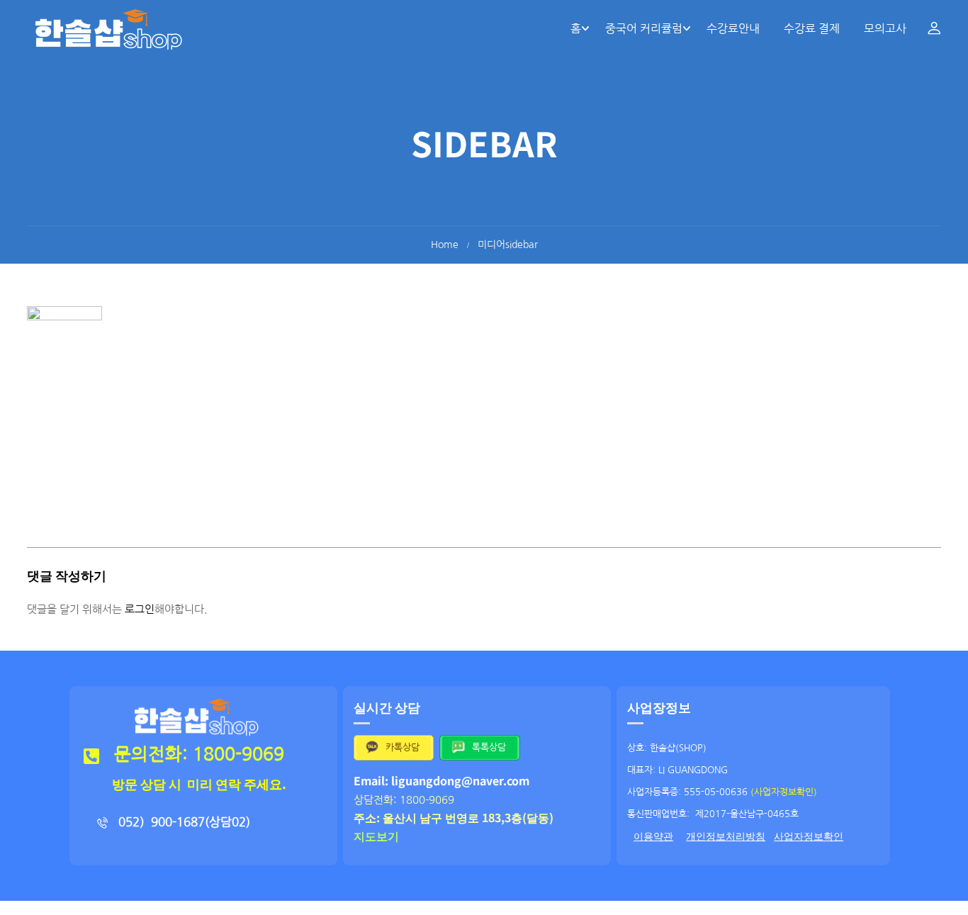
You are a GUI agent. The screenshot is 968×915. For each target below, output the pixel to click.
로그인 (139, 609)
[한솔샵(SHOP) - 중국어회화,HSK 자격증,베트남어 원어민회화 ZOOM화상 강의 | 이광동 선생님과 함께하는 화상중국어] (108, 28)
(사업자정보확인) (783, 792)
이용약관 (653, 836)
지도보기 (376, 835)
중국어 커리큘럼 (643, 28)
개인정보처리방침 (725, 836)
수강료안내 (733, 28)
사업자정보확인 (808, 836)
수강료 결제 (812, 28)
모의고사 (885, 28)
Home (444, 244)
